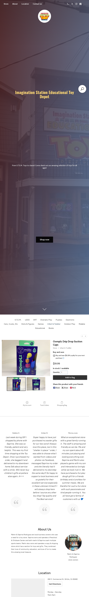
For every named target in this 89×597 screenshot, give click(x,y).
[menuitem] (82, 336)
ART (35, 320)
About (15, 4)
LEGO (27, 320)
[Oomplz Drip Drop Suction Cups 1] (36, 384)
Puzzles (59, 320)
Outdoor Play (69, 324)
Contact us (37, 4)
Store (6, 4)
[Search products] (82, 89)
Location (25, 4)
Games (41, 324)
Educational (40, 328)
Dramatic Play (46, 320)
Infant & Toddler (53, 324)
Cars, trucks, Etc (11, 324)
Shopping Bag (62, 405)
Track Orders (44, 405)
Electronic (70, 320)
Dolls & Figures (27, 324)
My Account (27, 405)
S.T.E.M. (18, 320)
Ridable (82, 324)
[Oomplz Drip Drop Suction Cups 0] (16, 384)
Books (51, 328)
